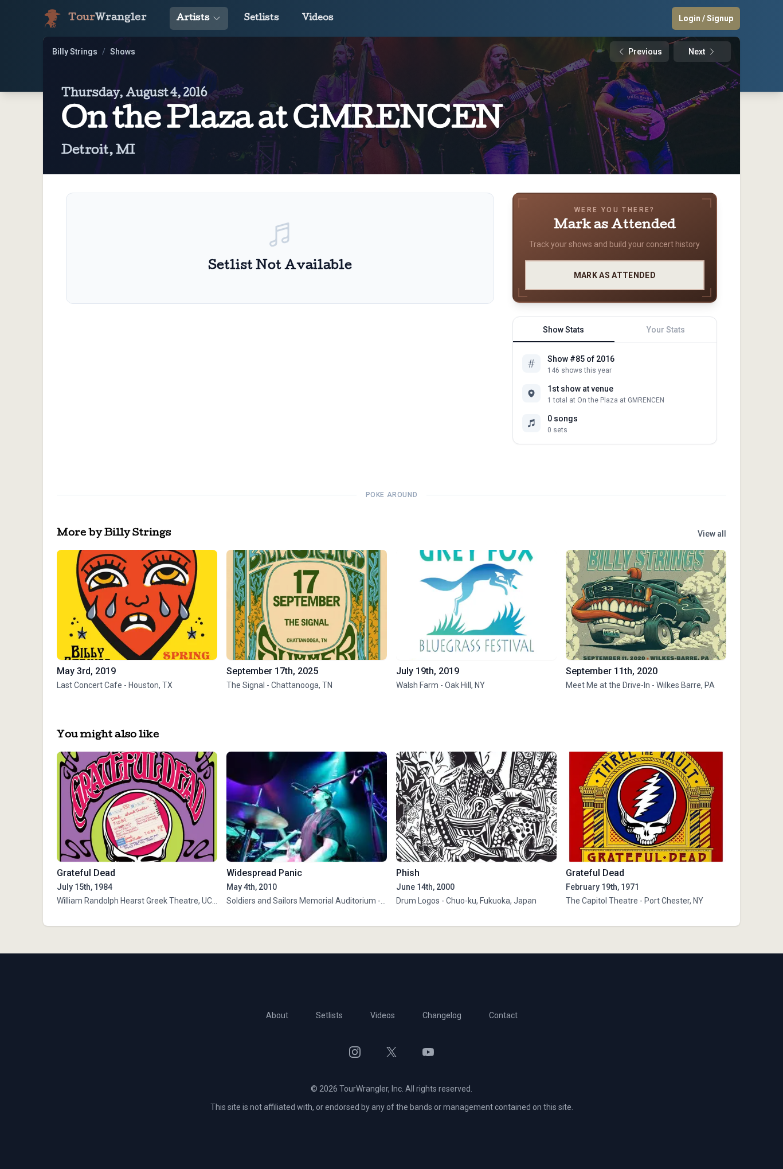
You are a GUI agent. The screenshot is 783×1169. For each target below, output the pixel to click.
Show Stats (563, 329)
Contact (503, 1015)
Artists (193, 18)
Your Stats (666, 329)
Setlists (261, 18)
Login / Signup (706, 18)
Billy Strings (74, 51)
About (277, 1015)
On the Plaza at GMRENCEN (282, 121)
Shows (122, 51)
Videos (318, 18)
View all (712, 533)
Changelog (441, 1015)
